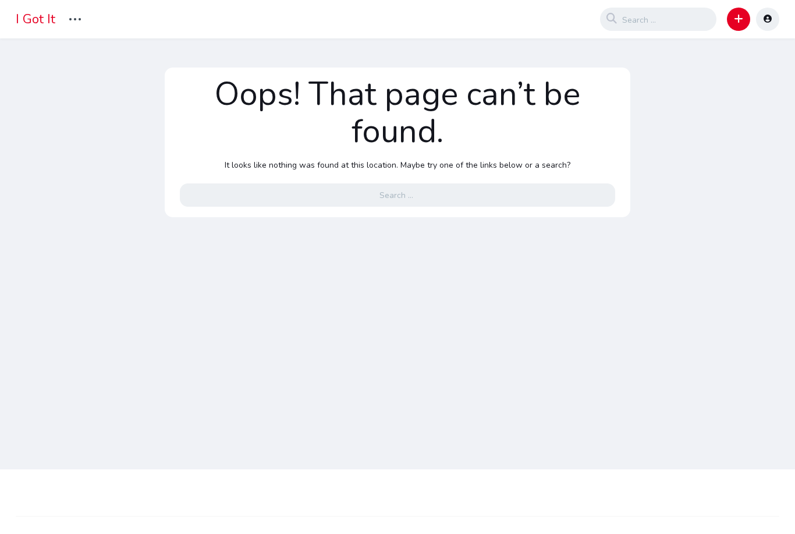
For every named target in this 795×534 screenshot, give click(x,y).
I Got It (35, 19)
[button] (738, 19)
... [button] (75, 18)
